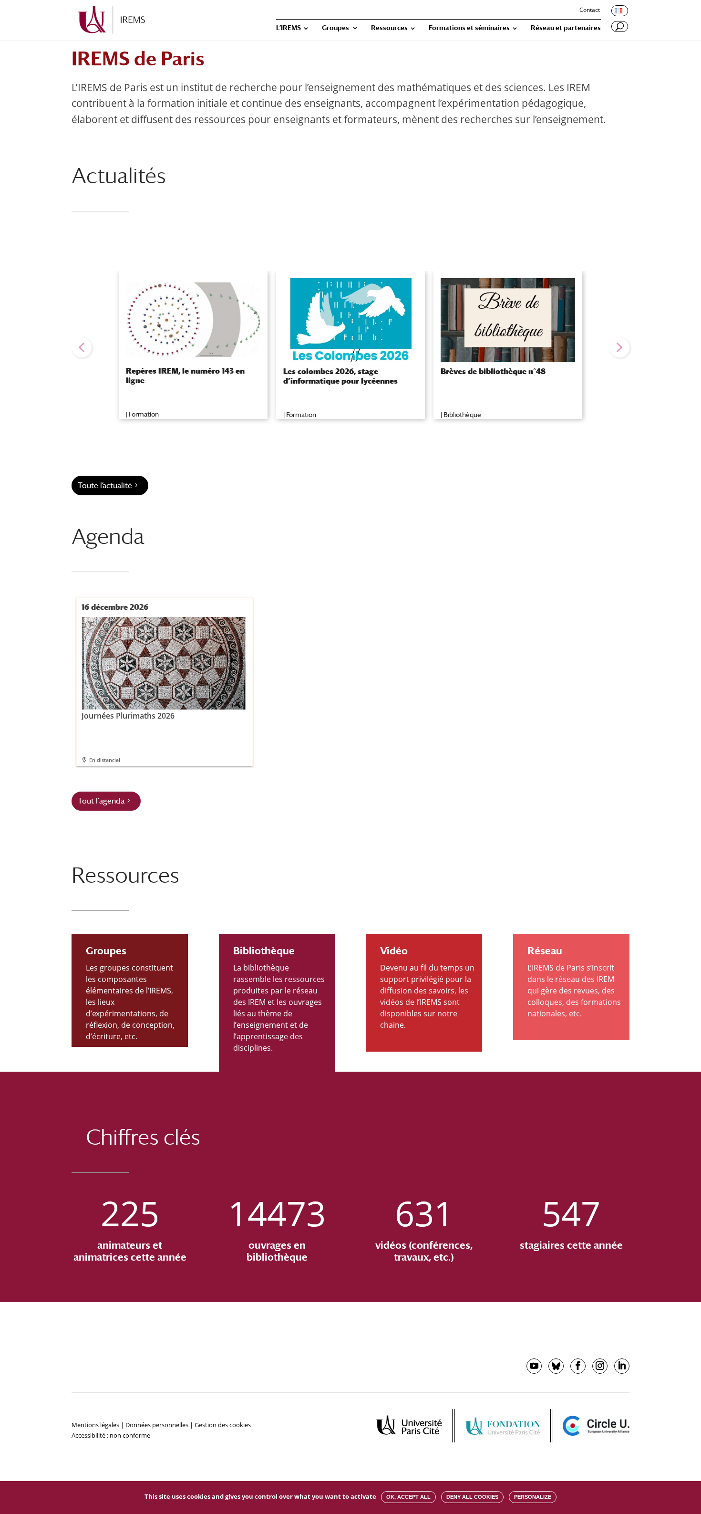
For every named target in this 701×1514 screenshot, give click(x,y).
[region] (350, 347)
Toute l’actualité (105, 485)
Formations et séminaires (469, 27)
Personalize (532, 1497)
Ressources (389, 27)
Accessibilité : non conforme (111, 1435)
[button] (82, 347)
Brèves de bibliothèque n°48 (493, 371)
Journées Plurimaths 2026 (128, 715)
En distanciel (104, 759)
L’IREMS (288, 27)
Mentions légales (95, 1424)
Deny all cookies (472, 1497)
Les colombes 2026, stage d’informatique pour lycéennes (340, 376)
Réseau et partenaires (566, 27)
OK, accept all (408, 1497)
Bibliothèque (462, 414)
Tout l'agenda (101, 800)
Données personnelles (156, 1424)
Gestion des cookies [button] (223, 1424)
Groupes (335, 27)
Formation (144, 414)
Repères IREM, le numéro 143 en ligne (185, 375)
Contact (589, 10)
